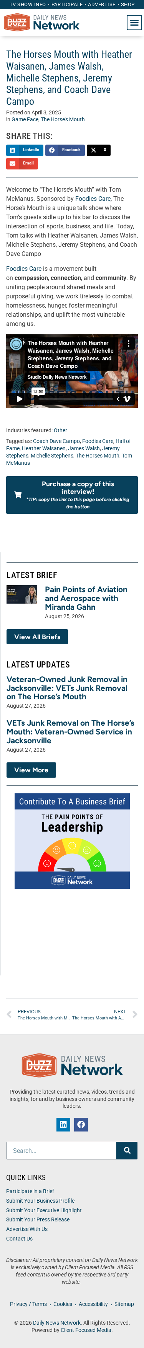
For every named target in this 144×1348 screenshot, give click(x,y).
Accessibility (93, 1304)
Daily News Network (57, 1323)
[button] (134, 22)
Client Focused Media (86, 1330)
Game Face (25, 119)
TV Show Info (28, 4)
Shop (128, 4)
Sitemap (124, 1304)
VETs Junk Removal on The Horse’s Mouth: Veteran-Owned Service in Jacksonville (70, 731)
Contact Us (19, 1239)
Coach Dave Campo (56, 441)
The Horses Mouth (97, 456)
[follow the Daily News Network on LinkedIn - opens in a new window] (63, 1124)
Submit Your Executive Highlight (44, 1210)
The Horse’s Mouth (63, 119)
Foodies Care (93, 198)
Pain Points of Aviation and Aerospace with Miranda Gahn (86, 598)
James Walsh (84, 448)
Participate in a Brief (30, 1191)
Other (60, 430)
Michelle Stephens (52, 456)
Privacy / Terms (28, 1304)
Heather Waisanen (44, 448)
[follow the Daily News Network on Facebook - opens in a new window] (81, 1124)
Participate (67, 4)
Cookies (62, 1304)
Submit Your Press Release (38, 1219)
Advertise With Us (27, 1229)
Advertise (102, 4)
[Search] (126, 1150)
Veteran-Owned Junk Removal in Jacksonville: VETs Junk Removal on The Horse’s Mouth (67, 688)
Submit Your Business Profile (40, 1201)
